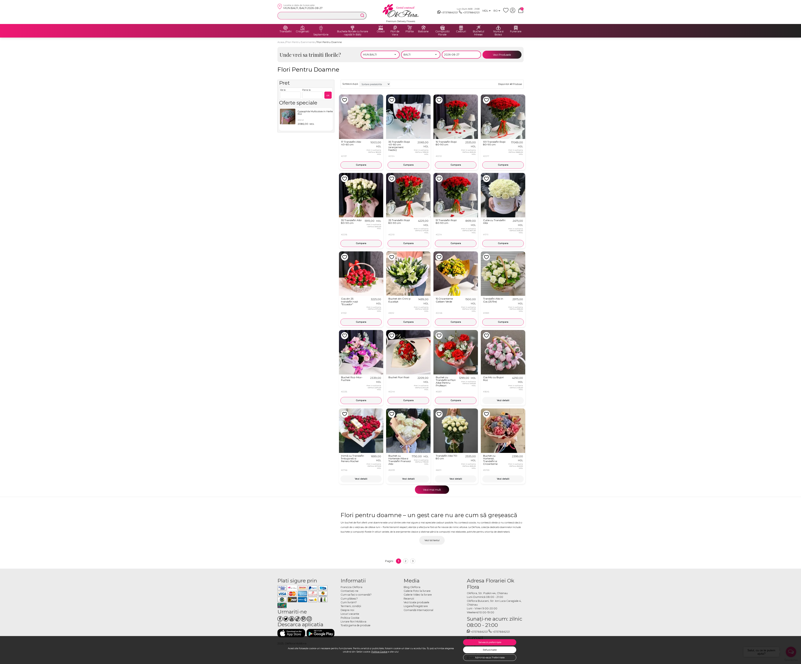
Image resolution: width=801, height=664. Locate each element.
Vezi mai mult (432, 489)
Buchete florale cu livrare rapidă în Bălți (352, 33)
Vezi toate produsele (416, 602)
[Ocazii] (380, 27)
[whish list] (506, 12)
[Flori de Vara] (395, 27)
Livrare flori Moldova (353, 621)
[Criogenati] (302, 27)
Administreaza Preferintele (490, 657)
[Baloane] (423, 27)
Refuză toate (490, 649)
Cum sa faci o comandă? (356, 594)
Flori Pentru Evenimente (300, 42)
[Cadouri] (461, 27)
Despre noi (347, 610)
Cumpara (361, 165)
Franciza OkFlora (351, 587)
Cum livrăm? (349, 602)
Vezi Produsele (502, 54)
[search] (362, 15)
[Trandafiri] (285, 27)
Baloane (423, 31)
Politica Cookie (379, 651)
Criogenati (302, 31)
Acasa (280, 42)
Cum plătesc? (349, 598)
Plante (410, 31)
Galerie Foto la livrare (417, 590)
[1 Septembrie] (321, 27)
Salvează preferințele (489, 642)
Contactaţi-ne (349, 590)
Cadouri (461, 31)
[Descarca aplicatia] (291, 633)
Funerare (515, 31)
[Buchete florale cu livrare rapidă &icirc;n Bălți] (352, 27)
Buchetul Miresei (478, 33)
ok (327, 95)
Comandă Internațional (418, 610)
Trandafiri (286, 31)
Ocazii (381, 31)
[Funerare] (516, 27)
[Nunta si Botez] (498, 27)
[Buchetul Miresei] (478, 27)
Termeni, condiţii (351, 606)
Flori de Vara (394, 33)
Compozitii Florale (442, 33)
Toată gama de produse (355, 625)
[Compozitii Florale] (442, 27)
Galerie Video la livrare (418, 594)
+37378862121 (449, 12)
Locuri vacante (350, 613)
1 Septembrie (321, 33)
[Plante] (409, 27)
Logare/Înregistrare (416, 606)
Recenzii (409, 598)
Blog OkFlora (412, 587)
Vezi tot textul (432, 540)
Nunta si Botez (498, 33)
